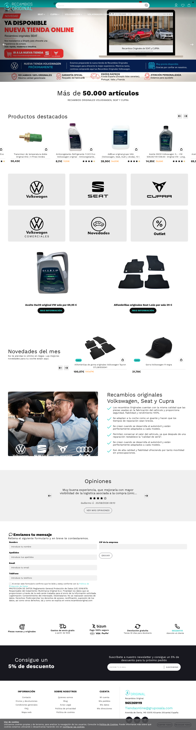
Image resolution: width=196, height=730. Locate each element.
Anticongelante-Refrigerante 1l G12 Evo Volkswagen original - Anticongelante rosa (30, 157)
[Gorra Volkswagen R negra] (100, 348)
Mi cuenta (104, 697)
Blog (65, 701)
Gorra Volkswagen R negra (100, 364)
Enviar (106, 555)
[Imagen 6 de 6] (159, 226)
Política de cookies (65, 712)
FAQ (26, 708)
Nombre (13, 542)
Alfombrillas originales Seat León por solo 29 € (143, 304)
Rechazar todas (183, 725)
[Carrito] (189, 5)
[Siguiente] (191, 44)
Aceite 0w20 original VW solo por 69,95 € (51, 304)
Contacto (26, 697)
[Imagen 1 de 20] (98, 44)
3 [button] (90, 77)
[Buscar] (146, 5)
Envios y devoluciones (26, 701)
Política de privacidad (65, 708)
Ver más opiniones (98, 510)
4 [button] (93, 77)
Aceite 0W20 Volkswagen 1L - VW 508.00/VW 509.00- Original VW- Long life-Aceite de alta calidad (121, 157)
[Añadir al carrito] (46, 149)
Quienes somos (65, 697)
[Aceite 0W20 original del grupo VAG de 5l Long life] (166, 137)
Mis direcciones (104, 708)
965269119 (177, 630)
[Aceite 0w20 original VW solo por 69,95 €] (52, 272)
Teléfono (14, 573)
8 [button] (106, 77)
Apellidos (14, 552)
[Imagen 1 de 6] (36, 190)
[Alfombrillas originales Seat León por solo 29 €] (144, 272)
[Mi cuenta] (176, 5)
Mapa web (26, 712)
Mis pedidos (104, 701)
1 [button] (84, 77)
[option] (98, 44)
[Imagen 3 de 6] (159, 189)
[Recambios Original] (18, 5)
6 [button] (100, 77)
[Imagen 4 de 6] (36, 227)
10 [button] (112, 77)
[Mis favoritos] (182, 5)
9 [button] (109, 77)
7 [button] (103, 77)
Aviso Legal (65, 705)
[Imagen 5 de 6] (98, 226)
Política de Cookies (108, 724)
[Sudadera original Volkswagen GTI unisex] (158, 348)
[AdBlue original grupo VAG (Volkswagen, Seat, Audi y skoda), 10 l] (75, 137)
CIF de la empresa (108, 542)
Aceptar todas (165, 725)
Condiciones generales (26, 705)
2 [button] (87, 77)
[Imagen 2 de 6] (98, 189)
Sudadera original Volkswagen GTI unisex (158, 364)
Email (12, 563)
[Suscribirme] (171, 667)
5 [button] (96, 77)
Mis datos (104, 705)
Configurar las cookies (73, 727)
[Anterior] (4, 44)
